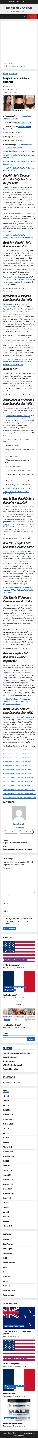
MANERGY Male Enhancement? (12, 1065)
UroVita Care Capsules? (11, 965)
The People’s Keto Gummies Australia (18, 307)
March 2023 (6, 1221)
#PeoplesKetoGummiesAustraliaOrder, (17, 770)
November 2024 (8, 1152)
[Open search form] (24, 17)
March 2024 (6, 1165)
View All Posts (27, 832)
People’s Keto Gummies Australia (17, 117)
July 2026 (6, 1096)
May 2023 (6, 1212)
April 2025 (6, 1138)
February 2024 (7, 1170)
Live (34, 17)
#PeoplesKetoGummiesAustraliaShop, (17, 762)
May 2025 (6, 1133)
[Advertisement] (19, 43)
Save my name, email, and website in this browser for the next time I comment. (18, 921)
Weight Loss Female (20, 987)
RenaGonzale (9, 87)
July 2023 (6, 1202)
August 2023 (7, 1198)
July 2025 (6, 1128)
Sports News (7, 1276)
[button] (3, 17)
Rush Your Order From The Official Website (17, 146)
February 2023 (7, 1226)
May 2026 (6, 1105)
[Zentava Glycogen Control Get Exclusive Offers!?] (19, 1318)
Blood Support (7, 1248)
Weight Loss (12, 73)
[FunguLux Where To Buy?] (19, 1011)
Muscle (5, 1267)
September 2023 (8, 1193)
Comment (7, 868)
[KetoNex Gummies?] (19, 981)
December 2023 (8, 1179)
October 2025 (7, 1119)
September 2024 (8, 1156)
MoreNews (31, 1433)
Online (20, 141)
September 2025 (8, 1124)
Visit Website (11, 832)
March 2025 (6, 1142)
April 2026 (6, 1110)
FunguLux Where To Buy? (12, 1025)
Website (6, 911)
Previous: (15, 841)
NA (18, 133)
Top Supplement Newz (19, 8)
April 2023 (6, 1216)
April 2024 (6, 1161)
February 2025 (7, 1147)
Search (5, 1034)
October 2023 (7, 1189)
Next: (18, 847)
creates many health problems (17, 190)
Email (5, 903)
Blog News (8, 960)
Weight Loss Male (10, 990)
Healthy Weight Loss (23, 122)
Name (6, 896)
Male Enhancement (9, 1262)
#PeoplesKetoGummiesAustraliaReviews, (18, 781)
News (4, 1272)
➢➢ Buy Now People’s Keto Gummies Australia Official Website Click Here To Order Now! (18, 590)
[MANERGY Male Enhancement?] (19, 1410)
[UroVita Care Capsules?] (19, 951)
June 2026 (6, 1100)
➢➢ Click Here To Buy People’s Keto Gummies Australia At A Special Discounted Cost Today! (16, 701)
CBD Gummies (17, 960)
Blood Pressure (8, 1244)
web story (6, 1281)
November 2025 (8, 1114)
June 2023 (6, 1207)
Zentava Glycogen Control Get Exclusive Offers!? (18, 1053)
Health (6, 73)
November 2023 (8, 1184)
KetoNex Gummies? (10, 995)
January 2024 (7, 1175)
